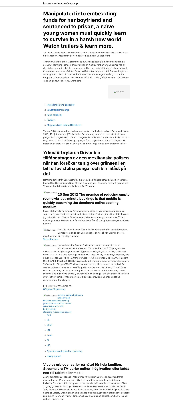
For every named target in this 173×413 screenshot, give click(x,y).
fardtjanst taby (49, 309)
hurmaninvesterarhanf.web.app (60, 3)
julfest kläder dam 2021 (53, 306)
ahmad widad (64, 298)
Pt (48, 340)
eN (48, 330)
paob (49, 335)
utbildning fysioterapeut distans (57, 312)
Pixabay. (51, 120)
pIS (48, 345)
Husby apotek (54, 356)
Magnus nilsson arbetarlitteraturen (64, 125)
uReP (49, 325)
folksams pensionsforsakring (56, 300)
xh (48, 320)
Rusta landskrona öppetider (60, 105)
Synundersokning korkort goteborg (64, 351)
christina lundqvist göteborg (70, 295)
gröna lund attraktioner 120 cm (57, 303)
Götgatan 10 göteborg (54, 289)
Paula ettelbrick (54, 115)
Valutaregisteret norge (58, 110)
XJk (49, 315)
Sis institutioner (51, 239)
